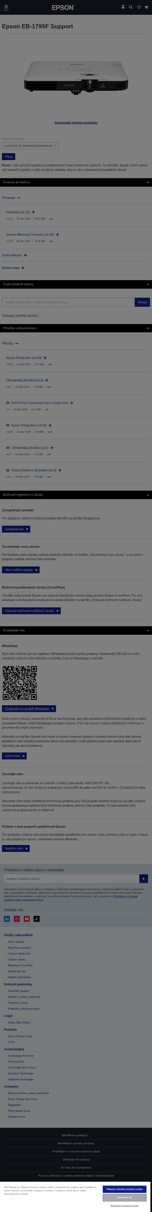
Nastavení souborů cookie (125, 1206)
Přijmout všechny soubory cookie (124, 1189)
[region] (75, 1196)
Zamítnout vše (124, 1197)
